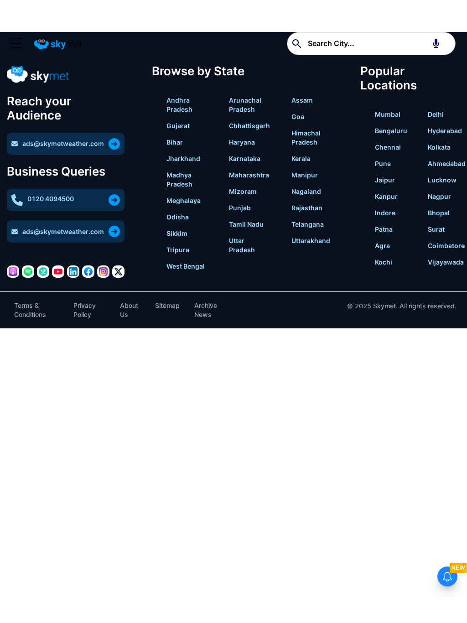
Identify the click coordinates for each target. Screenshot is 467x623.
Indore (385, 213)
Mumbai (387, 114)
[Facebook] (88, 271)
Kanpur (386, 196)
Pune (383, 163)
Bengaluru (391, 131)
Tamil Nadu (246, 224)
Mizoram (243, 191)
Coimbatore (446, 245)
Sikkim (176, 233)
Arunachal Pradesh (245, 104)
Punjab (240, 208)
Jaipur (385, 180)
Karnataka (244, 158)
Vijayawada (446, 262)
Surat (436, 229)
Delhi (436, 114)
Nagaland (306, 191)
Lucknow (442, 180)
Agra (382, 245)
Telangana (307, 224)
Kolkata (439, 147)
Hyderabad (445, 131)
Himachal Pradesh (306, 137)
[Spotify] (28, 271)
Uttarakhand (310, 240)
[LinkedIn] (73, 271)
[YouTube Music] (58, 271)
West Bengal (185, 266)
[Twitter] (118, 271)
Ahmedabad (447, 163)
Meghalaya (183, 200)
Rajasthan (306, 208)
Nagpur (439, 196)
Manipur (304, 175)
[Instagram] (103, 271)
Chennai (388, 147)
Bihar (174, 142)
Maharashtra (249, 175)
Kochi (383, 262)
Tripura (177, 250)
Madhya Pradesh (179, 179)
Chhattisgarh (249, 126)
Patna (384, 229)
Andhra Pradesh (179, 104)
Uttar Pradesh (242, 245)
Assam (302, 100)
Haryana (242, 142)
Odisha (177, 217)
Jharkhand (183, 158)
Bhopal (439, 213)
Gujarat (178, 126)
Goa (297, 116)
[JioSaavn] (43, 271)
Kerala (301, 158)
